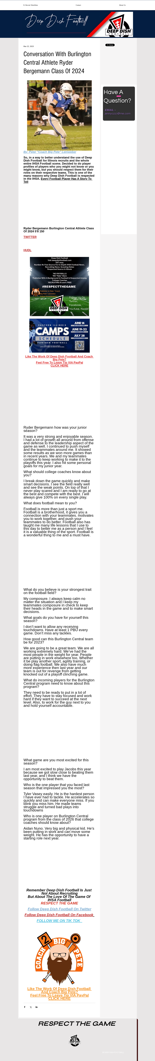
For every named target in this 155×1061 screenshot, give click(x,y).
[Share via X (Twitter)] (30, 1007)
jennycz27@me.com (117, 113)
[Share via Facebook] (24, 1007)
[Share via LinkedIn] (36, 1007)
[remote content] (59, 206)
